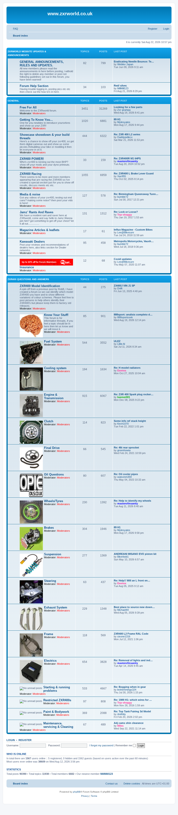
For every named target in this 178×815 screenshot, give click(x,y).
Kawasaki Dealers (32, 241)
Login (10, 740)
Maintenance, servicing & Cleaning (58, 725)
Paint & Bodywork (56, 711)
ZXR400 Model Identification (40, 286)
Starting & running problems (56, 688)
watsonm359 (124, 476)
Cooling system (55, 368)
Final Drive (52, 448)
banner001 (123, 397)
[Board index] (28, 15)
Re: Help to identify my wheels (132, 500)
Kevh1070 (123, 423)
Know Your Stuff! (56, 315)
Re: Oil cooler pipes (126, 474)
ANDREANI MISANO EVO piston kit (135, 554)
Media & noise (30, 194)
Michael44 (123, 609)
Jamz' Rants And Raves (36, 212)
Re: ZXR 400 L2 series (127, 134)
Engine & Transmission (54, 396)
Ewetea (121, 370)
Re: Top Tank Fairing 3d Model (132, 711)
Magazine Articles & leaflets (39, 230)
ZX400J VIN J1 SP (124, 285)
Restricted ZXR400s (57, 700)
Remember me (124, 745)
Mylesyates (123, 122)
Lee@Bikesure (125, 232)
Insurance (27, 267)
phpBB (76, 791)
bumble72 (122, 196)
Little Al (121, 344)
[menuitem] (13, 28)
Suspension (52, 554)
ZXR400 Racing (30, 174)
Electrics (50, 660)
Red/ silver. (120, 85)
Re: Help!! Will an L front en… (132, 580)
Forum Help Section (34, 86)
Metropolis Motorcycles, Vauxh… (134, 241)
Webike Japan (125, 64)
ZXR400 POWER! (32, 159)
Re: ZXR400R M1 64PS (127, 158)
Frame (48, 634)
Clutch (48, 421)
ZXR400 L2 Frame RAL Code (131, 633)
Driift (119, 288)
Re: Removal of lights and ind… (133, 660)
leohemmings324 (126, 689)
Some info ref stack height (130, 421)
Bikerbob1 (123, 556)
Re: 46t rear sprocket (126, 447)
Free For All (28, 107)
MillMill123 (122, 88)
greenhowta (123, 450)
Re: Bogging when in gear (130, 686)
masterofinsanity (127, 161)
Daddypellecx (125, 137)
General (13, 100)
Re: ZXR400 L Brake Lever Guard (134, 173)
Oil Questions (54, 474)
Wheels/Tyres (53, 501)
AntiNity (121, 714)
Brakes (49, 527)
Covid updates (123, 259)
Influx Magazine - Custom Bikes (133, 229)
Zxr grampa (123, 109)
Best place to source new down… (134, 607)
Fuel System (53, 341)
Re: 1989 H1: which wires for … (133, 699)
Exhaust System (55, 607)
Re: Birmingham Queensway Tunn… (136, 194)
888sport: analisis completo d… (133, 314)
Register (25, 740)
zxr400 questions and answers (28, 279)
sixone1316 (123, 636)
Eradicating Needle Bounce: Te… (134, 61)
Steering (50, 581)
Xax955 (121, 176)
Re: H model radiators (127, 367)
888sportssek (125, 317)
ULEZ (117, 341)
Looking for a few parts (128, 107)
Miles (120, 725)
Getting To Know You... (36, 119)
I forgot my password (101, 745)
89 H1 (117, 119)
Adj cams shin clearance (128, 723)
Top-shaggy (124, 214)
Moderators (39, 113)
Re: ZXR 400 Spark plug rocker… (133, 394)
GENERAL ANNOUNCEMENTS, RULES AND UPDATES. (42, 63)
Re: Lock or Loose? (126, 211)
